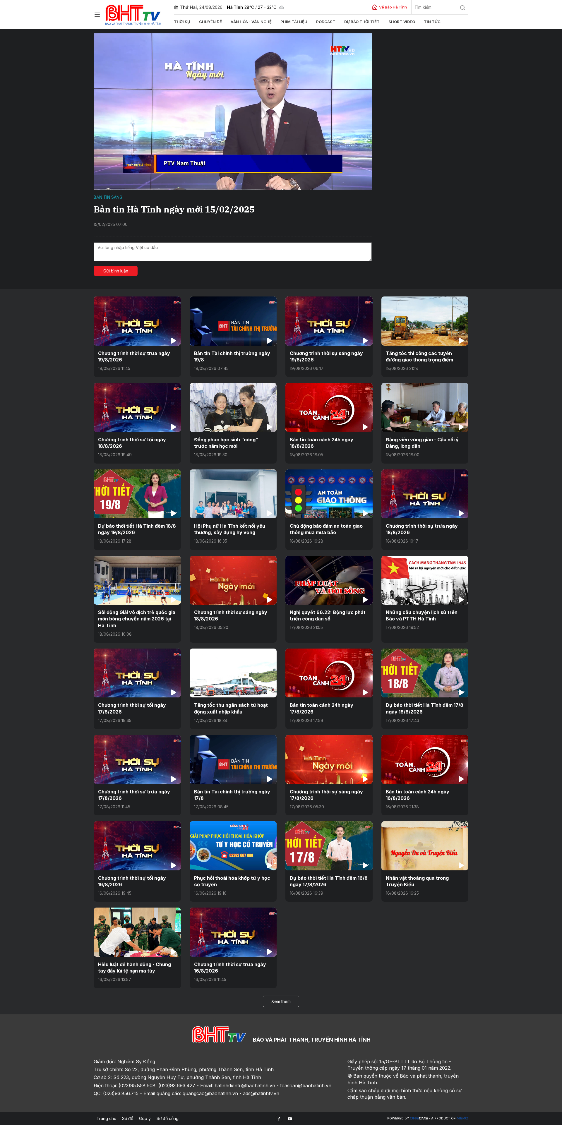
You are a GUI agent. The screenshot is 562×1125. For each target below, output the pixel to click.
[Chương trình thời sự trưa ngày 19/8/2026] (137, 320)
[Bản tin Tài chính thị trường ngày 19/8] (233, 320)
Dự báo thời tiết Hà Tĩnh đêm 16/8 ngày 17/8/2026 (329, 881)
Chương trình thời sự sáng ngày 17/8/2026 (326, 795)
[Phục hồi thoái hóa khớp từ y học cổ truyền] (233, 845)
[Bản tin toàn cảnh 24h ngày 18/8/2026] (329, 407)
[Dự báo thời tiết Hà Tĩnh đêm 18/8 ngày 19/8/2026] (137, 493)
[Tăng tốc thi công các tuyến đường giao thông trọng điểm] (425, 320)
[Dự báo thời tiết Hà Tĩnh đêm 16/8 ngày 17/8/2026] (329, 845)
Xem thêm (281, 1001)
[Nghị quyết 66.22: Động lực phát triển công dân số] (329, 580)
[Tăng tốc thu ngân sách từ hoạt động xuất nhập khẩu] (233, 673)
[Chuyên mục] (97, 14)
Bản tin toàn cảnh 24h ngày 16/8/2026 (417, 795)
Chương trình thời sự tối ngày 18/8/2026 (132, 443)
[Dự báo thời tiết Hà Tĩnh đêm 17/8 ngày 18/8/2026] (425, 673)
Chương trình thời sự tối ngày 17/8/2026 (132, 708)
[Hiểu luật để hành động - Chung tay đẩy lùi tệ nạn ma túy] (137, 932)
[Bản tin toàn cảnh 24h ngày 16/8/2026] (425, 759)
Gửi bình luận (115, 270)
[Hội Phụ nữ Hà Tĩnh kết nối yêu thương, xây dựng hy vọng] (233, 493)
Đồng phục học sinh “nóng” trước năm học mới (226, 443)
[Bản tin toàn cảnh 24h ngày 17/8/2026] (329, 673)
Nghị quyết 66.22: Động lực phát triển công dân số (328, 615)
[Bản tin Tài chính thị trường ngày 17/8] (233, 759)
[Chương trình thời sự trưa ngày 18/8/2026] (425, 493)
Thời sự (182, 21)
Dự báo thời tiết (362, 21)
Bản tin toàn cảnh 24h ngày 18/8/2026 (321, 443)
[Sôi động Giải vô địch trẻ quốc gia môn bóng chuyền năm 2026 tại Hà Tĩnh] (137, 580)
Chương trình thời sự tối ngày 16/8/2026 (132, 881)
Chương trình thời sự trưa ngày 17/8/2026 (134, 795)
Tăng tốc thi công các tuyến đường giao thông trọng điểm (419, 356)
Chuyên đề (210, 21)
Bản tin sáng (108, 197)
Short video (401, 21)
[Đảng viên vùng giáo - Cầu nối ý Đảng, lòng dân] (425, 407)
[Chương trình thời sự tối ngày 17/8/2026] (137, 673)
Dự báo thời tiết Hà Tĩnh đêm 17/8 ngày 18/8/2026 (424, 708)
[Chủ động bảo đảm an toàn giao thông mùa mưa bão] (329, 493)
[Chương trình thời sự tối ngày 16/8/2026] (137, 845)
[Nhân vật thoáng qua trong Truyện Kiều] (425, 845)
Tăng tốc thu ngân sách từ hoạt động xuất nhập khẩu (231, 708)
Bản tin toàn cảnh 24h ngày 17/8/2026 (321, 708)
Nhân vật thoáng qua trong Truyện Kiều (417, 881)
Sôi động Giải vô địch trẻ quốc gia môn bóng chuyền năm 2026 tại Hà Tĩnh (136, 618)
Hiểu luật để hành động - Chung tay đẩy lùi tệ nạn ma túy (134, 967)
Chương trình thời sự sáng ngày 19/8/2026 (326, 356)
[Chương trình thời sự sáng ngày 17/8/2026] (329, 759)
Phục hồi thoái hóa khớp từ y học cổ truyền (232, 881)
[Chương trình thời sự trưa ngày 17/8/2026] (137, 759)
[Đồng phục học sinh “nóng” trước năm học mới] (233, 407)
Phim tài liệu (293, 21)
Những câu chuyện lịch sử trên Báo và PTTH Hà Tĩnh (422, 615)
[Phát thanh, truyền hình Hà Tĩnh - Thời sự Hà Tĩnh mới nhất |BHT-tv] (133, 13)
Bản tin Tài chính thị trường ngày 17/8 (232, 795)
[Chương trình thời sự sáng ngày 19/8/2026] (329, 320)
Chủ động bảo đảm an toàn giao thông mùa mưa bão (326, 529)
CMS (419, 1118)
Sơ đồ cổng (168, 1118)
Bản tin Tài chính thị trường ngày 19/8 (232, 356)
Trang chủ (106, 1118)
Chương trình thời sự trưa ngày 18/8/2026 (422, 529)
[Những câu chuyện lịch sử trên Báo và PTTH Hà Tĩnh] (425, 580)
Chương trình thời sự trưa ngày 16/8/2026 (230, 967)
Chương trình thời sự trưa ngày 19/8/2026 (134, 356)
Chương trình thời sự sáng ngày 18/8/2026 (230, 615)
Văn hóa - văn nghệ (251, 21)
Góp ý (145, 1118)
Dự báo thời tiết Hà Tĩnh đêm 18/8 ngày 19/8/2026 (137, 529)
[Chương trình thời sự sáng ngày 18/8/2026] (233, 580)
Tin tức (432, 21)
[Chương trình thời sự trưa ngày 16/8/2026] (233, 932)
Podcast (325, 21)
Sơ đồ (127, 1118)
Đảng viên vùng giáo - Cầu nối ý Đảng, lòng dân (422, 443)
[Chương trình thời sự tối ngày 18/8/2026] (137, 407)
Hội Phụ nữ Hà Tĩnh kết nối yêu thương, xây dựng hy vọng (229, 529)
